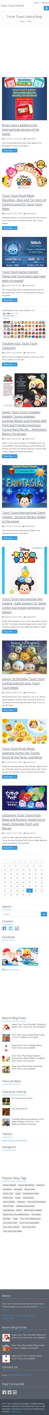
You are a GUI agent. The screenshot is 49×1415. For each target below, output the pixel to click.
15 (5, 869)
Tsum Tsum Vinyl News (12, 1231)
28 (42, 874)
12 (28, 865)
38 (17, 882)
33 (29, 878)
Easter (18, 1193)
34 (36, 878)
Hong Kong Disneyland (36, 1201)
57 (5, 894)
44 (11, 886)
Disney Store (8, 1193)
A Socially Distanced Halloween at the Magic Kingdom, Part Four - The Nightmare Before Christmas (28, 1121)
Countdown (7, 1189)
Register (45, 2)
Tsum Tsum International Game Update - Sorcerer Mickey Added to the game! (24, 517)
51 (11, 890)
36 (5, 882)
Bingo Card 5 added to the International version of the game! (20, 129)
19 (29, 869)
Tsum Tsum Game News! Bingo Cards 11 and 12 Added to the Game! (28, 1036)
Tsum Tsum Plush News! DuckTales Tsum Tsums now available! (27, 1067)
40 (29, 882)
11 (21, 865)
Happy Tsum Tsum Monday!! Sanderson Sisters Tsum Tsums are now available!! (29, 1025)
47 (29, 886)
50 (5, 890)
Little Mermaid (8, 1210)
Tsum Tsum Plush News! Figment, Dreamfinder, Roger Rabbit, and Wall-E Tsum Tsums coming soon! (28, 1058)
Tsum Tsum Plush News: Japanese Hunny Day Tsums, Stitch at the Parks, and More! (22, 753)
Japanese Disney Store (25, 1205)
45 (17, 886)
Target (15, 1218)
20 (36, 869)
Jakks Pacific (8, 1205)
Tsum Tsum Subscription (29, 1222)
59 (17, 894)
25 (23, 874)
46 (23, 886)
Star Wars (7, 1218)
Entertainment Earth (31, 1193)
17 (17, 869)
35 (42, 878)
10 (15, 865)
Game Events (28, 1197)
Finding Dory (8, 1197)
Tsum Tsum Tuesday (11, 1226)
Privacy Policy (8, 1318)
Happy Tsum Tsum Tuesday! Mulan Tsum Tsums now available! (27, 1046)
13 (34, 865)
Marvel (19, 1210)
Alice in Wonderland (26, 1185)
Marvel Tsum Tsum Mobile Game (16, 1214)
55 (36, 890)
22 (5, 874)
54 (29, 890)
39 (23, 882)
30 (11, 878)
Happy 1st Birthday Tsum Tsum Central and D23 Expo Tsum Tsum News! (23, 683)
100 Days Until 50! (19, 1108)
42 (42, 882)
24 (17, 874)
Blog (29, 21)
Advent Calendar (9, 1185)
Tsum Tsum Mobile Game (30, 1218)
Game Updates (9, 1201)
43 (5, 886)
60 (23, 894)
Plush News (36, 1214)
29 (5, 878)
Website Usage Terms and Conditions (18, 1315)
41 (36, 882)
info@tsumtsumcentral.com (19, 1375)
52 (17, 890)
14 (40, 865)
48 (36, 886)
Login (36, 2)
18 (23, 869)
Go (44, 914)
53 (23, 890)
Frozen (18, 1197)
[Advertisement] (24, 52)
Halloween (21, 1201)
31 (17, 878)
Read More (9, 150)
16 (11, 869)
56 (42, 890)
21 (42, 869)
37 (11, 882)
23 (11, 874)
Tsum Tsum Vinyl (29, 1226)
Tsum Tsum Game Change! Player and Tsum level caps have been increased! (24, 276)
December (18, 1189)
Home (22, 21)
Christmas (40, 1185)
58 (11, 894)
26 (29, 874)
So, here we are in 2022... (23, 1098)
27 (36, 874)
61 (29, 894)
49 (42, 886)
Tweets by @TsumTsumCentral (14, 1140)
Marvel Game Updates (33, 1210)
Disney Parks (29, 1189)
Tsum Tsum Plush (10, 1222)
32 (23, 878)
